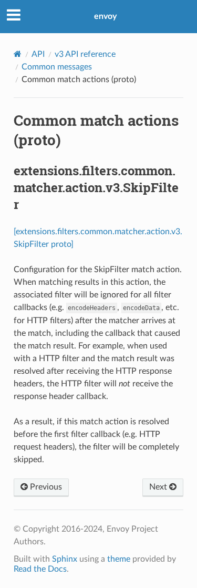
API (38, 54)
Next (159, 487)
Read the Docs (40, 569)
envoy (105, 16)
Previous (45, 487)
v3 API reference (85, 54)
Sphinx (64, 559)
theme (118, 559)
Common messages (57, 67)
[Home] (18, 53)
